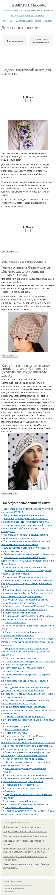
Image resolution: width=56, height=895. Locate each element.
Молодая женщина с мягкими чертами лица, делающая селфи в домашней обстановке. (25, 689)
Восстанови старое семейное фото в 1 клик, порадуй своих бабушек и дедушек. (25, 702)
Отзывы (47, 20)
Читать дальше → (9, 251)
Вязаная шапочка (15, 41)
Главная (6, 10)
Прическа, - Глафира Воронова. (21, 800)
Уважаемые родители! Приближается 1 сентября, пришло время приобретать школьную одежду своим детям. (27, 528)
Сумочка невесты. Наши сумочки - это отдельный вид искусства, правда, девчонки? (28, 663)
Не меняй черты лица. (16, 732)
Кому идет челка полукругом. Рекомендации (25, 836)
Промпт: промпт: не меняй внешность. (24, 758)
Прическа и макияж (28, 5)
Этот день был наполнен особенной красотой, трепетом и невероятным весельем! (25, 543)
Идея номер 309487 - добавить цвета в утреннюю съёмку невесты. (22, 669)
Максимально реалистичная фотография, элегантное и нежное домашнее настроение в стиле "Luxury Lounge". (27, 560)
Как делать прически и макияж (27, 15)
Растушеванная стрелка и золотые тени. (24, 515)
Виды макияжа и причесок (39, 10)
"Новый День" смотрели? (17, 726)
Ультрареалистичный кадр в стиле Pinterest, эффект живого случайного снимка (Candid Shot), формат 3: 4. (26, 651)
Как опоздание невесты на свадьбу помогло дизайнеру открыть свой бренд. (24, 536)
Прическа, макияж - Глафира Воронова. (25, 716)
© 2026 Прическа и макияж (13, 881)
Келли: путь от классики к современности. (26, 567)
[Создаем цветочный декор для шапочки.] (28, 135)
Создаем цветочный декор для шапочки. (26, 71)
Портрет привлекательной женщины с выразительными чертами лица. (22, 634)
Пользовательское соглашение (21, 885)
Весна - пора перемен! (16, 729)
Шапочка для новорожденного (41, 41)
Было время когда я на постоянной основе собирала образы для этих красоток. (24, 601)
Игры (38, 20)
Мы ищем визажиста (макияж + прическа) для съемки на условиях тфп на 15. (26, 763)
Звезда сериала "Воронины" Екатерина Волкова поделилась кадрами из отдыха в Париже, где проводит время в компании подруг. (27, 609)
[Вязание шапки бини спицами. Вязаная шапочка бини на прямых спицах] (28, 332)
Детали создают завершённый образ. (22, 827)
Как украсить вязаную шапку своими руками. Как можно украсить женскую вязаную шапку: (25, 370)
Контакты (7, 885)
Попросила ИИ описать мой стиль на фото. (25, 831)
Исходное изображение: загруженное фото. (27, 804)
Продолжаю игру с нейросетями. (21, 784)
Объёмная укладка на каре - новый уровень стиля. (29, 554)
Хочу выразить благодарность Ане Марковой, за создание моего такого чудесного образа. (27, 617)
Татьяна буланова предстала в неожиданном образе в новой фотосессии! (26, 572)
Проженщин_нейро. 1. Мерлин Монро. (24, 736)
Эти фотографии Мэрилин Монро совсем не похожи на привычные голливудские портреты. (25, 520)
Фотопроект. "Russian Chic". (19, 807)
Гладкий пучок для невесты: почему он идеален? (29, 749)
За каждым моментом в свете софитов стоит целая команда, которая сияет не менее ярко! (25, 754)
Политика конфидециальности (14, 888)
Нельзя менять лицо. (15, 622)
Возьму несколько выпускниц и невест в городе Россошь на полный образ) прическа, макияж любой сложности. (27, 642)
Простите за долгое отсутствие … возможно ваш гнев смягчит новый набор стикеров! (27, 812)
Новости (17, 10)
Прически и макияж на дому (18, 20)
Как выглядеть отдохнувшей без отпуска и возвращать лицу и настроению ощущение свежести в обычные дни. (28, 710)
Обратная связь (9, 892)
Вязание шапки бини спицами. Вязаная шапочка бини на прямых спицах (26, 271)
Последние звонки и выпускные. (21, 658)
